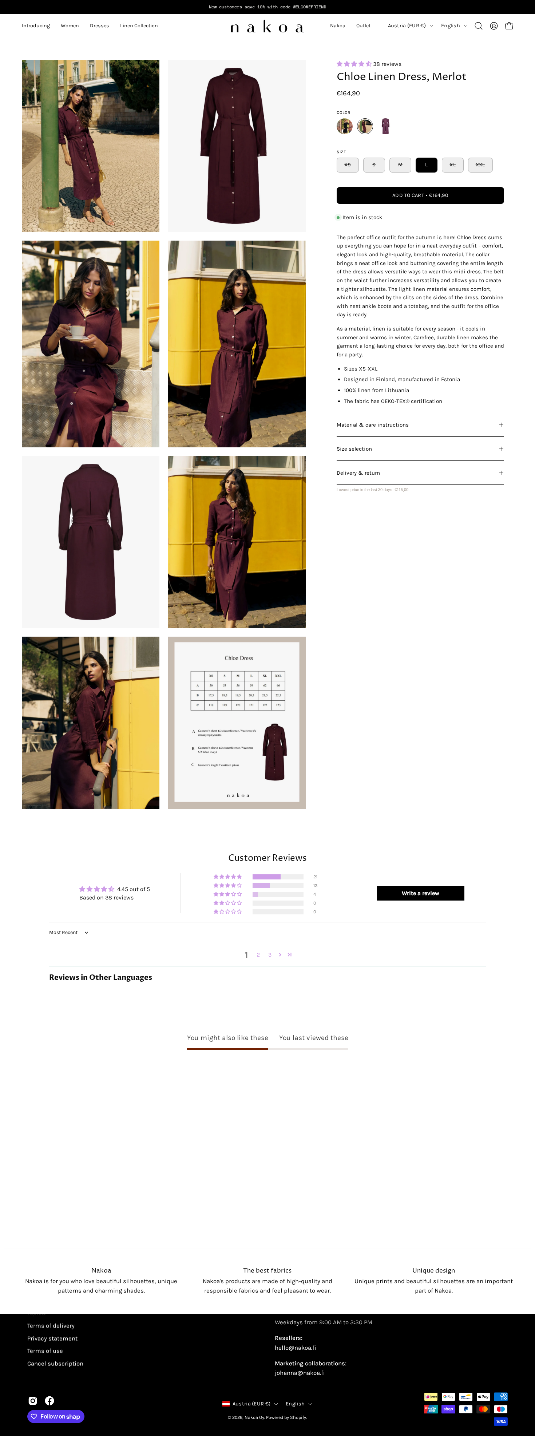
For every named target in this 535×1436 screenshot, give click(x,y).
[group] (267, 7)
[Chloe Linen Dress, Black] (345, 126)
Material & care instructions (373, 425)
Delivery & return (358, 473)
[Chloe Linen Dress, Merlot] (365, 126)
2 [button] (258, 954)
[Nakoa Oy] (267, 25)
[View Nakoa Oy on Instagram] (32, 1400)
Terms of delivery (51, 1325)
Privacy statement (52, 1338)
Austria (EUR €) (407, 26)
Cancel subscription (55, 1363)
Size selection (354, 449)
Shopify (298, 1417)
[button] (35, 26)
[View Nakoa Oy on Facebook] (49, 1400)
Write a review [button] (420, 893)
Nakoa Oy (254, 1417)
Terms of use (45, 1350)
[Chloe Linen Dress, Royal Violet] (385, 126)
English (450, 26)
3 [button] (270, 954)
